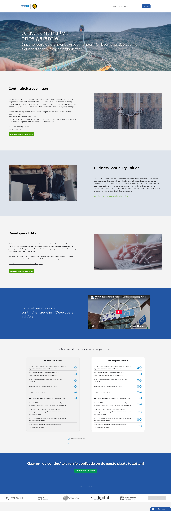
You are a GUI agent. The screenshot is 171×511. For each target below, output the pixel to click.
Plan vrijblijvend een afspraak (85, 470)
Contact (146, 6)
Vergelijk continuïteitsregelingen (21, 134)
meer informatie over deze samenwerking (23, 117)
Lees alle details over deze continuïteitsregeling (111, 196)
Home (114, 6)
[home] (29, 6)
